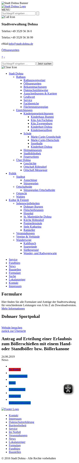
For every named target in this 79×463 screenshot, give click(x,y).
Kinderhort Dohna (41, 126)
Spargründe (30, 246)
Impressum (15, 286)
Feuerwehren (31, 156)
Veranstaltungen (25, 233)
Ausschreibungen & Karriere (40, 93)
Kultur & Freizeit (19, 200)
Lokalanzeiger (17, 279)
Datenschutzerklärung (21, 422)
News (12, 266)
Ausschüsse (30, 180)
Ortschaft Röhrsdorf (35, 166)
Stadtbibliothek (32, 153)
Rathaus (21, 76)
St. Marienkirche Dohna (37, 216)
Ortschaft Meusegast (35, 170)
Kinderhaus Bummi (42, 116)
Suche (12, 276)
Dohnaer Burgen (33, 206)
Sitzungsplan (31, 183)
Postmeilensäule (33, 223)
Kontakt (13, 282)
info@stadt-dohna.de (21, 43)
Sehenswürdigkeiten (28, 203)
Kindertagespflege (41, 130)
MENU (5, 9)
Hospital (28, 213)
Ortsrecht (21, 193)
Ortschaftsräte (24, 186)
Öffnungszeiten (10, 50)
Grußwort (29, 96)
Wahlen (20, 196)
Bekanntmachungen (35, 86)
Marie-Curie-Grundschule (46, 136)
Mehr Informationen (13, 308)
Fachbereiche (31, 103)
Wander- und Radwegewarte (40, 253)
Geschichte (30, 163)
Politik (12, 173)
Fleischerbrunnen (34, 210)
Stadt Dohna (16, 73)
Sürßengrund (31, 249)
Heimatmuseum (33, 150)
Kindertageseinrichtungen (38, 113)
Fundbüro (14, 262)
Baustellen (15, 269)
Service (28, 100)
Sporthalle (37, 143)
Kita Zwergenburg (41, 123)
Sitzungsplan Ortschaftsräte (39, 190)
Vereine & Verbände (28, 236)
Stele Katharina (32, 226)
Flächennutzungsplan (36, 106)
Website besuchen (11, 327)
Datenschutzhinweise (36, 90)
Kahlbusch (30, 243)
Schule (27, 133)
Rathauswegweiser (34, 80)
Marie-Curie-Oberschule (45, 140)
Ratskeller (29, 230)
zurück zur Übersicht (13, 330)
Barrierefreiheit (17, 425)
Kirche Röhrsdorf (34, 220)
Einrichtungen (24, 110)
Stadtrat (20, 176)
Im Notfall (15, 432)
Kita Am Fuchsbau (42, 120)
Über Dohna (23, 160)
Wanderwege (23, 239)
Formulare (15, 272)
